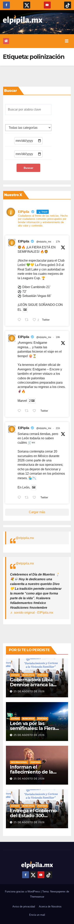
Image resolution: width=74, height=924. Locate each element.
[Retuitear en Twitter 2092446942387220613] (28, 411)
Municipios (28, 675)
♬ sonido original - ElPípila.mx (31, 612)
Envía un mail (37, 914)
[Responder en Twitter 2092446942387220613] (20, 411)
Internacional (19, 762)
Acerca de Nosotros (50, 906)
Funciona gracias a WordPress (23, 891)
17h (58, 241)
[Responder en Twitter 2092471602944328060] (20, 320)
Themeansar (37, 896)
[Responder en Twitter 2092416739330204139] (20, 498)
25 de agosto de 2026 (29, 691)
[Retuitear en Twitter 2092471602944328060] (28, 320)
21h (58, 428)
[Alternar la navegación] (66, 41)
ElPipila (23, 241)
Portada (42, 675)
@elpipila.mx (25, 538)
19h (58, 337)
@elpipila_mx (43, 241)
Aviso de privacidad (23, 906)
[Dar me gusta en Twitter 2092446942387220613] (35, 411)
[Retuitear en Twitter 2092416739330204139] (28, 498)
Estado (15, 675)
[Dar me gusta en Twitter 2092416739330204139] (35, 498)
